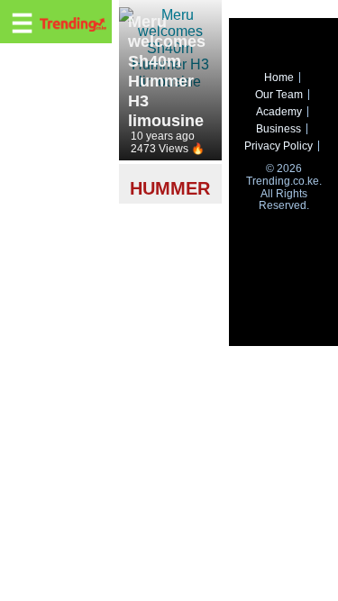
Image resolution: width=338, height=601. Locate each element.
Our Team (279, 94)
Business (278, 129)
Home (279, 77)
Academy (279, 111)
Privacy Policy (278, 146)
